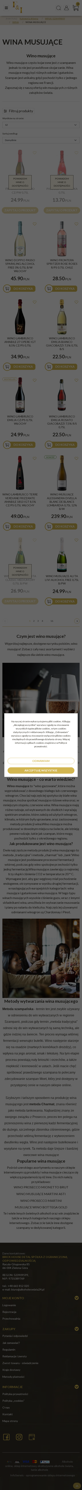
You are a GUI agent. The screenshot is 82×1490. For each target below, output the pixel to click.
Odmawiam (41, 761)
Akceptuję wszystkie (40, 770)
